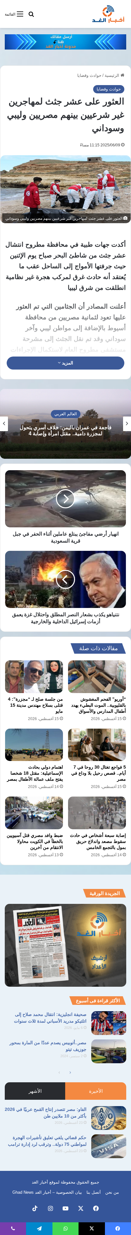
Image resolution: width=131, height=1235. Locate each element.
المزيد (67, 362)
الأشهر (35, 1091)
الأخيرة (96, 1091)
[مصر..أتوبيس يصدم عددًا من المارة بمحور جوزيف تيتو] (108, 1051)
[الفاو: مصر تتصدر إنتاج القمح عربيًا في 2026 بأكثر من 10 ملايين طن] (108, 1118)
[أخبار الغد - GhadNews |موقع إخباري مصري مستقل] (108, 13)
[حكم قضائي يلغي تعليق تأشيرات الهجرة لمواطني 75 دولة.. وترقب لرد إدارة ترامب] (108, 1146)
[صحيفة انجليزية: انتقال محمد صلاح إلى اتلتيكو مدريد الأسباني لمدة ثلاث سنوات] (108, 1023)
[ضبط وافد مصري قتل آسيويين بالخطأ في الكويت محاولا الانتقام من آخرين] (34, 813)
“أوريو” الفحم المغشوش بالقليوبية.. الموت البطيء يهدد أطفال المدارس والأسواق (98, 705)
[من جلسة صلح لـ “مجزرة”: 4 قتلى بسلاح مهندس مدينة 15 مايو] (34, 676)
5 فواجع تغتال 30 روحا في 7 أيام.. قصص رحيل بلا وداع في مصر (98, 773)
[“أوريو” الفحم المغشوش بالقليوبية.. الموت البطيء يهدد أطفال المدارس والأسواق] (97, 676)
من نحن (112, 1192)
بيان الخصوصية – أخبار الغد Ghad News (47, 1192)
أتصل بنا (93, 1192)
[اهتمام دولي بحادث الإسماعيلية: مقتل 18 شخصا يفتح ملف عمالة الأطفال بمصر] (34, 745)
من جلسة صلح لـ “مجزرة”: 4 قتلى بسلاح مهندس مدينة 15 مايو (35, 705)
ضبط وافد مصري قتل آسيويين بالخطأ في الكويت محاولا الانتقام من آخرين (35, 841)
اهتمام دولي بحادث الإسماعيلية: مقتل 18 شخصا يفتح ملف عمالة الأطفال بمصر (35, 773)
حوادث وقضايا (89, 75)
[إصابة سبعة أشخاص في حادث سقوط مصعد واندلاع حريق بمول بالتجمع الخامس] (97, 813)
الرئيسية (113, 75)
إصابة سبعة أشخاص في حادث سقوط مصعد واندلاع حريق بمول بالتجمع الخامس (98, 841)
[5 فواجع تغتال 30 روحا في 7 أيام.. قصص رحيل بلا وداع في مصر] (97, 745)
